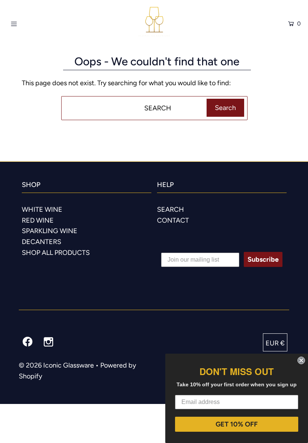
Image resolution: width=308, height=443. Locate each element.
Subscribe (263, 259)
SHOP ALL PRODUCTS (56, 253)
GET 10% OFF (237, 424)
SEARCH (170, 209)
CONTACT (173, 220)
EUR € (275, 343)
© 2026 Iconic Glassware (56, 365)
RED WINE (38, 220)
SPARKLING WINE (49, 231)
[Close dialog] (301, 360)
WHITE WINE (42, 209)
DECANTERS (41, 242)
